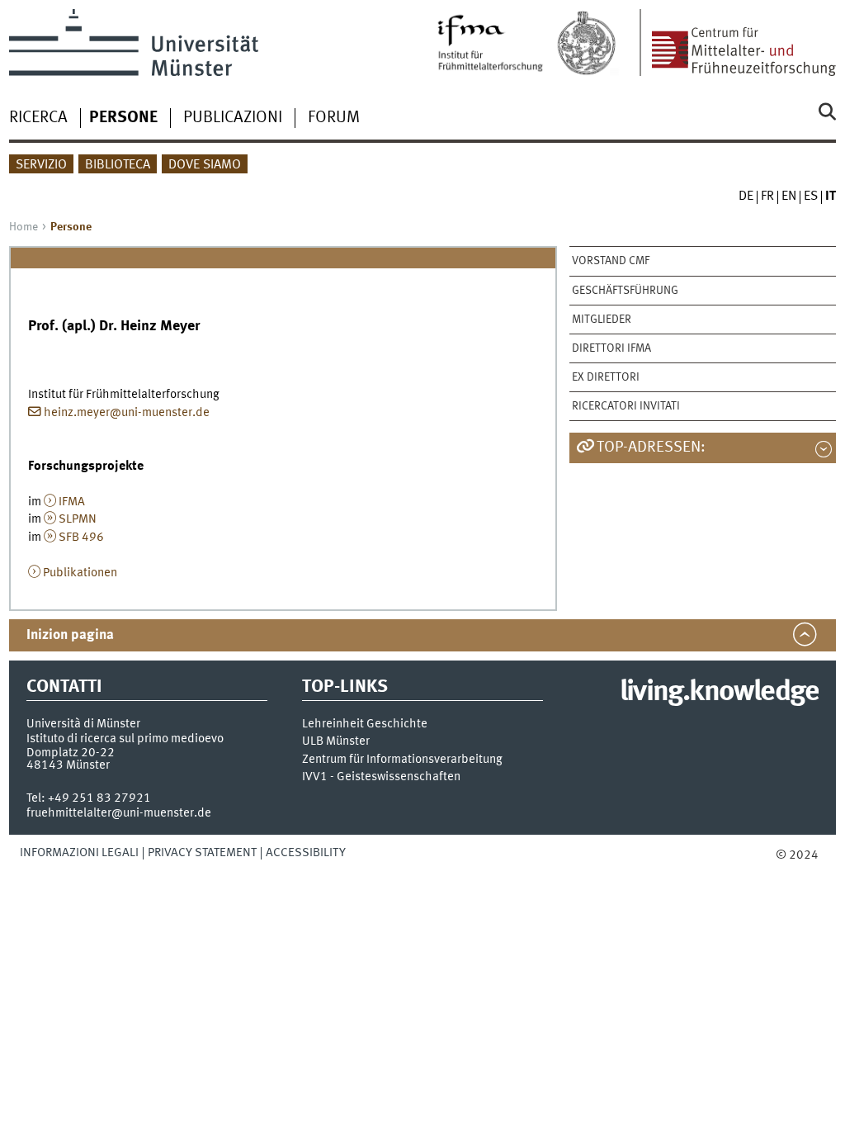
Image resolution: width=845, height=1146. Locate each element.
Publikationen (80, 573)
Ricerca (38, 118)
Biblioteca (117, 165)
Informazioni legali (79, 853)
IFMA (72, 502)
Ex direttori (606, 377)
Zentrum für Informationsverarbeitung (402, 760)
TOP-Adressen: (651, 447)
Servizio (41, 165)
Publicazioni (232, 118)
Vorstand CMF (610, 261)
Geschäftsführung (625, 290)
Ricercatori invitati (626, 406)
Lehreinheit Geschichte (364, 724)
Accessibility (306, 853)
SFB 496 (81, 537)
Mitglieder (601, 319)
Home (23, 227)
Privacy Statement (202, 853)
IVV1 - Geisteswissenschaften (381, 777)
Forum (334, 118)
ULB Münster (336, 742)
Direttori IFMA (611, 348)
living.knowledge (719, 693)
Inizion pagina (70, 635)
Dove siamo (204, 165)
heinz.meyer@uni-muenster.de (127, 412)
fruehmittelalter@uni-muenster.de (118, 813)
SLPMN (78, 519)
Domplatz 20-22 (70, 753)
